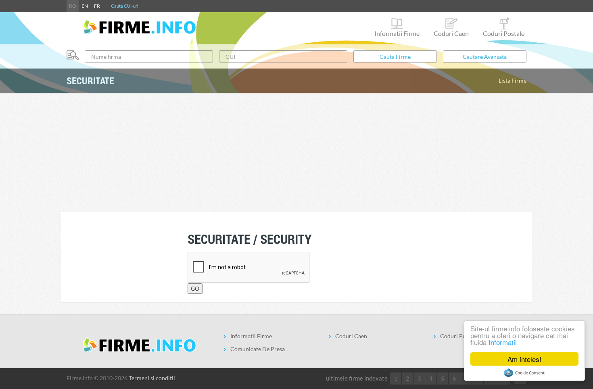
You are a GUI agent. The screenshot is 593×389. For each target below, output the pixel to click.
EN (84, 6)
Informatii (503, 342)
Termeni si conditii (152, 377)
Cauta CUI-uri (124, 5)
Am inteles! (524, 359)
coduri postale (503, 33)
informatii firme (397, 33)
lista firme (512, 80)
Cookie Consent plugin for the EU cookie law (524, 372)
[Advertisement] (296, 151)
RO (72, 6)
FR (97, 6)
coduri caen (451, 33)
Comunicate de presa (257, 348)
